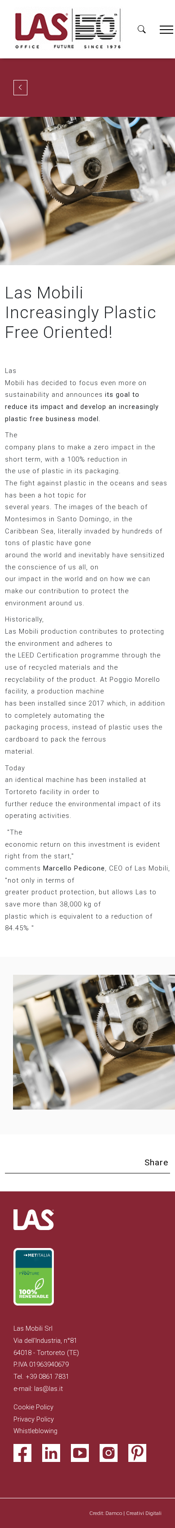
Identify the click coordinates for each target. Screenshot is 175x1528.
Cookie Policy (33, 1407)
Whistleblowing (35, 1431)
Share (156, 1162)
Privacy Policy (33, 1419)
